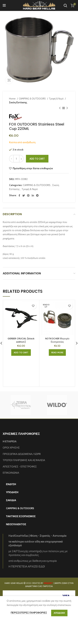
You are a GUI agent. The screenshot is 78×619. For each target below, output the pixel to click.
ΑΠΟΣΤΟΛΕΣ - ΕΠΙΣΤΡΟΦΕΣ (20, 466)
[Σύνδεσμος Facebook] (19, 195)
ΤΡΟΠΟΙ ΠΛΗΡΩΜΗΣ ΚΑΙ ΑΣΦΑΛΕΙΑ (24, 460)
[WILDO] (57, 405)
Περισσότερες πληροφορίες (29, 612)
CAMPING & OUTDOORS (32, 98)
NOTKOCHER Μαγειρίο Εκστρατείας (57, 340)
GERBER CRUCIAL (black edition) (21, 340)
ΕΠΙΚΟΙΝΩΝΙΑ (11, 472)
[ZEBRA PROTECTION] (21, 405)
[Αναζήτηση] (65, 5)
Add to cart (37, 158)
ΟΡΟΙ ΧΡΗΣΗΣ (11, 447)
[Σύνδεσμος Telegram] (37, 195)
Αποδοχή (59, 613)
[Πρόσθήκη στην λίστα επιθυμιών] (33, 306)
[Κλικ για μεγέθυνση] (9, 80)
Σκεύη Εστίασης (18, 102)
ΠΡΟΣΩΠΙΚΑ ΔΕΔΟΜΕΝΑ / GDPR (22, 454)
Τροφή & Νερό (56, 98)
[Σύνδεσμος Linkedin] (33, 195)
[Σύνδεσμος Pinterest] (28, 195)
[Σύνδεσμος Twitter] (23, 195)
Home (12, 98)
